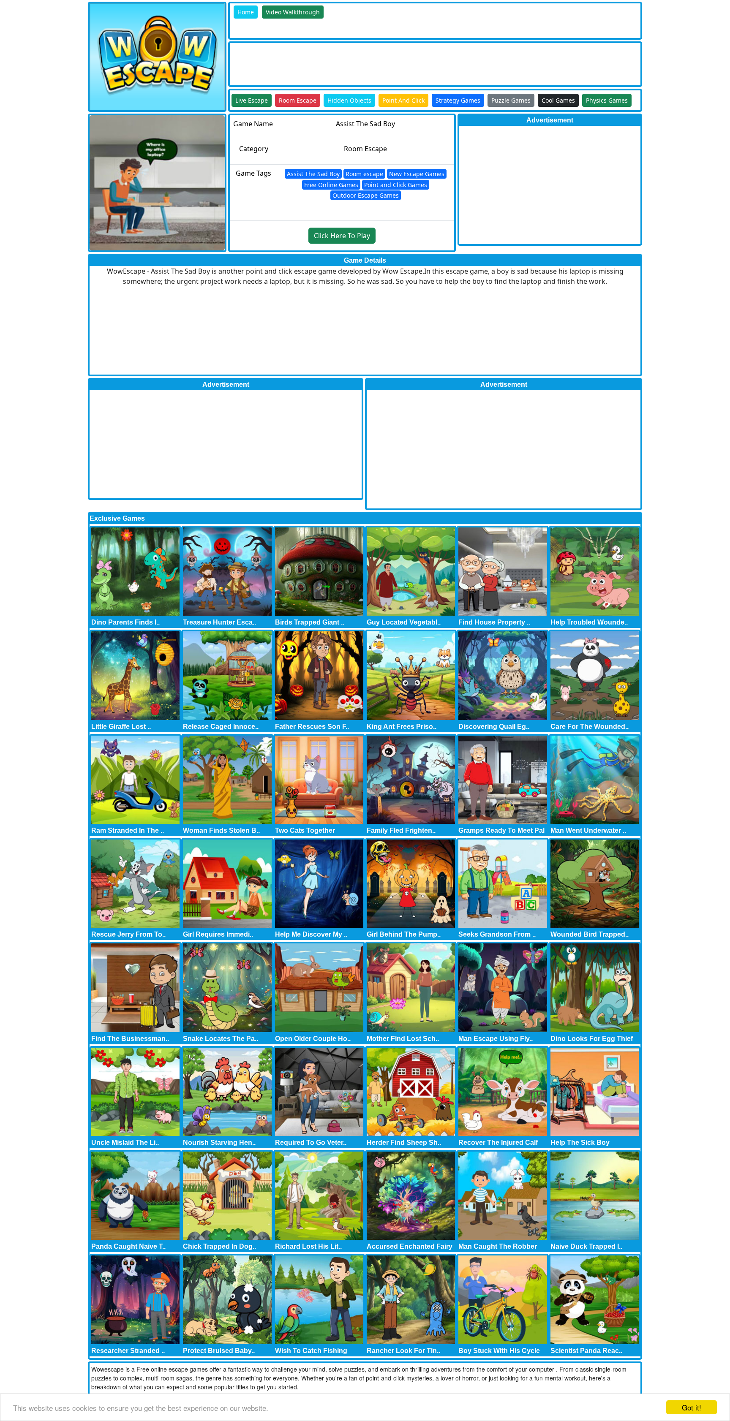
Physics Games (607, 100)
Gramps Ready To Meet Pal (501, 830)
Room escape (364, 174)
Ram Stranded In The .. (127, 830)
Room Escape (297, 100)
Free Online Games (331, 185)
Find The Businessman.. (130, 1038)
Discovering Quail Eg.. (493, 726)
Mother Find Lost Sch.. (403, 1038)
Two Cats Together (305, 830)
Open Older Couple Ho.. (313, 1038)
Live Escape (251, 100)
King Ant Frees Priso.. (401, 726)
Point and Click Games (395, 185)
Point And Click (403, 100)
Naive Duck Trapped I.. (586, 1246)
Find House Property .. (494, 622)
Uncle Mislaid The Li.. (125, 1142)
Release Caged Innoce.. (221, 726)
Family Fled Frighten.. (401, 830)
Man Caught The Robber (497, 1246)
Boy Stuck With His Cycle (499, 1350)
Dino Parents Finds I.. (125, 622)
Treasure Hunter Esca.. (219, 622)
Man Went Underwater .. (588, 830)
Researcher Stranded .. (128, 1350)
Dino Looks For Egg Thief (591, 1038)
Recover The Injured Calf (498, 1142)
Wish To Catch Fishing (311, 1350)
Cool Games (558, 100)
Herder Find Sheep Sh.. (404, 1142)
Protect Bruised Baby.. (219, 1350)
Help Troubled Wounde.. (589, 622)
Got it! (691, 1407)
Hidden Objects (349, 100)
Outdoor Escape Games (365, 195)
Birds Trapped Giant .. (309, 622)
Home (245, 12)
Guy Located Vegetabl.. (404, 622)
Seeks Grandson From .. (497, 934)
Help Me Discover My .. (311, 934)
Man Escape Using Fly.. (495, 1038)
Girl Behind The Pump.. (404, 934)
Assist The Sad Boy (313, 174)
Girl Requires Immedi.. (218, 934)
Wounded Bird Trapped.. (589, 934)
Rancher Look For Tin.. (403, 1350)
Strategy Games (458, 100)
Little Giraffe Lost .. (121, 726)
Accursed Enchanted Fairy (409, 1246)
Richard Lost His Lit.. (308, 1246)
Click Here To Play (342, 235)
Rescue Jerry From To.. (128, 934)
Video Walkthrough (293, 12)
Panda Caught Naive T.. (128, 1246)
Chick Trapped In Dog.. (219, 1246)
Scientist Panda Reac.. (586, 1350)
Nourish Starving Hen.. (219, 1142)
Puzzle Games (511, 100)
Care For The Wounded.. (589, 726)
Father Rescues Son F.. (312, 726)
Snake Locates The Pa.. (220, 1038)
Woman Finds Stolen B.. (221, 830)
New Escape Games (416, 174)
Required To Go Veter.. (310, 1142)
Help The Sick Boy (580, 1142)
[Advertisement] (383, 62)
